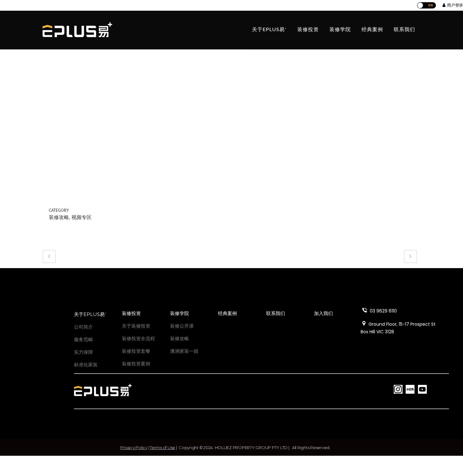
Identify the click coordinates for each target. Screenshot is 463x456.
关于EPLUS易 (90, 314)
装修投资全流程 (138, 338)
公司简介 (83, 327)
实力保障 (83, 352)
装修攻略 (179, 338)
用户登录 (454, 5)
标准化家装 (86, 365)
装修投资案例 (136, 364)
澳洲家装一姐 (184, 351)
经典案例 (227, 313)
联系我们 (275, 313)
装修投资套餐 (136, 351)
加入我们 (323, 313)
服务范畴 (83, 339)
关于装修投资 (136, 326)
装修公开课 (182, 326)
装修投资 (131, 313)
